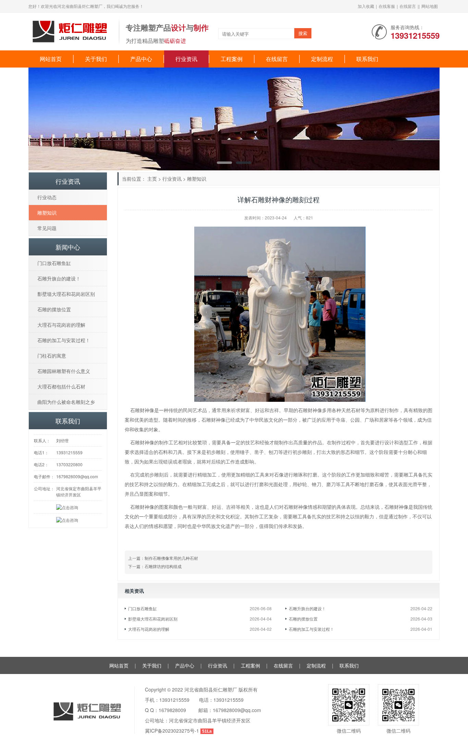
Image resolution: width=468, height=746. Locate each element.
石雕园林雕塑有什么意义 (63, 371)
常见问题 (47, 228)
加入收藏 (366, 6)
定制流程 (322, 59)
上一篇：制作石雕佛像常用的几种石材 (163, 558)
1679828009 (172, 710)
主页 (152, 178)
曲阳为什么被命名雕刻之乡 (66, 401)
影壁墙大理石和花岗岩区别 (152, 619)
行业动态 (47, 197)
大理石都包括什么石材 (61, 386)
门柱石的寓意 (51, 355)
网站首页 (51, 59)
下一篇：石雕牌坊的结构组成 (155, 566)
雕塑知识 (196, 178)
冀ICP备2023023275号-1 (172, 730)
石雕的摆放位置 (303, 619)
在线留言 (407, 6)
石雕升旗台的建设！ (307, 608)
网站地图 (429, 6)
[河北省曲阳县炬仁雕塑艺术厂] (70, 30)
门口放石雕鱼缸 (142, 608)
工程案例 (232, 59)
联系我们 (367, 59)
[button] (424, 119)
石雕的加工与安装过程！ (311, 629)
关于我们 (96, 59)
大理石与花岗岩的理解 (148, 629)
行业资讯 (186, 59)
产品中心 (141, 59)
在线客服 (387, 6)
